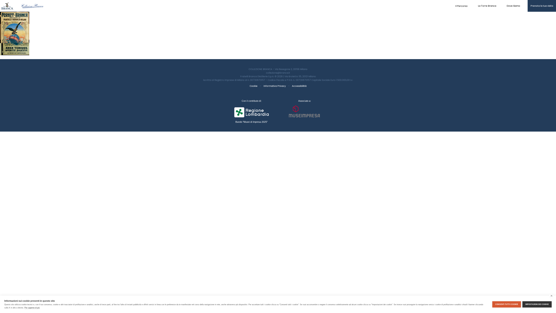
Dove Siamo (513, 6)
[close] (551, 295)
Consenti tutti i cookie (506, 304)
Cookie (253, 86)
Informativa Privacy (275, 86)
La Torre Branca (487, 6)
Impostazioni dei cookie (537, 304)
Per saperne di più (32, 308)
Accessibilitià (299, 86)
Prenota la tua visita (542, 6)
